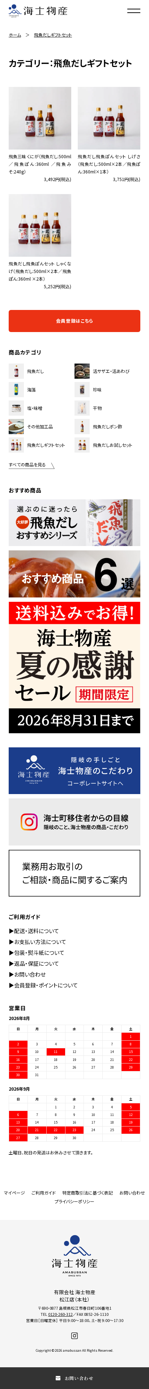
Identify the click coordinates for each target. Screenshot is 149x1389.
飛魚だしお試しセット (112, 445)
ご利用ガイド (43, 1193)
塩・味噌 (34, 408)
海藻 (31, 389)
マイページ (14, 1193)
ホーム (15, 35)
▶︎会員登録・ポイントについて (43, 985)
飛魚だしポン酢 (107, 426)
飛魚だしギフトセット (53, 35)
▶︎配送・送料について (34, 931)
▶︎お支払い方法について (37, 941)
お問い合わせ (132, 1193)
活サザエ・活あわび (111, 371)
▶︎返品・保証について (34, 963)
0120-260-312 (60, 1314)
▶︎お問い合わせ (27, 974)
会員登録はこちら (74, 320)
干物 (97, 408)
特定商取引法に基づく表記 (87, 1193)
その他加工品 (40, 426)
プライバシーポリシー (74, 1201)
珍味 (97, 389)
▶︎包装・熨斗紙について (36, 952)
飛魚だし (35, 371)
